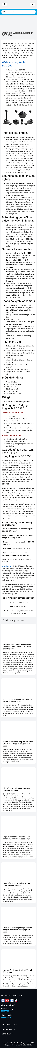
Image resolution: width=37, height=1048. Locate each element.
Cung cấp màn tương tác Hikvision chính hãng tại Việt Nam (16, 884)
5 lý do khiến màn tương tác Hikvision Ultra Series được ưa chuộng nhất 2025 (18, 744)
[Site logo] (18, 4)
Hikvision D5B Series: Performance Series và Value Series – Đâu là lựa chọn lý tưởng (17, 647)
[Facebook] (3, 1000)
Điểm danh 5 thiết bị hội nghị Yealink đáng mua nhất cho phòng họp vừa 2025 (17, 930)
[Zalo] (12, 1000)
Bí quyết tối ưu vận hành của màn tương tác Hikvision (16, 789)
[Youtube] (7, 1000)
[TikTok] (16, 1000)
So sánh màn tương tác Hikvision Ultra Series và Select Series (18, 700)
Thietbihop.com (7, 566)
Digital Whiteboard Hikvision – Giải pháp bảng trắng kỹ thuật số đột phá (17, 838)
